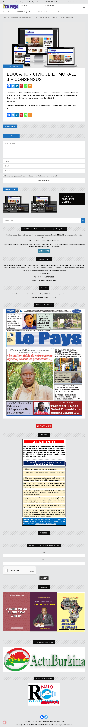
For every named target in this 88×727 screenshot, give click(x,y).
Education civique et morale (20, 18)
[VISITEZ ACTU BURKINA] (44, 659)
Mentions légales (31, 1)
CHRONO (19, 12)
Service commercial (61, 1)
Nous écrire (73, 1)
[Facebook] (9, 86)
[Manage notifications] (4, 722)
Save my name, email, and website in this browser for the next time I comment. (31, 176)
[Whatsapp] (25, 86)
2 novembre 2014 (14, 66)
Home (5, 18)
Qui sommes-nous (8, 1)
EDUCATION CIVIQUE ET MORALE (39, 207)
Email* (44, 552)
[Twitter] (13, 86)
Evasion (16, 6)
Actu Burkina (7, 6)
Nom (44, 560)
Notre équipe (20, 1)
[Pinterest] (21, 86)
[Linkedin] (17, 86)
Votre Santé (24, 6)
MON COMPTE (49, 1)
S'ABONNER (45, 426)
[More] (30, 86)
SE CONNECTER (49, 6)
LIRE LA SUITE (44, 251)
